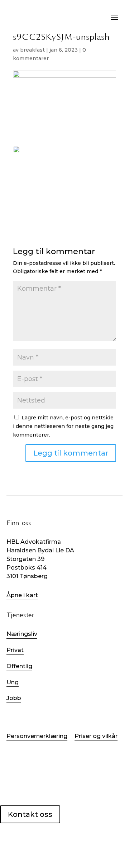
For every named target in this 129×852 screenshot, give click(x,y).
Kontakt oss (30, 814)
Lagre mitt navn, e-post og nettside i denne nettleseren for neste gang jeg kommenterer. (63, 426)
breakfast (32, 50)
